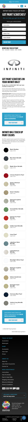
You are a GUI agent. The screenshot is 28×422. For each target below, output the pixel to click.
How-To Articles (6, 375)
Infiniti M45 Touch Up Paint (10, 48)
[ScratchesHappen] (4, 6)
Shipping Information (8, 380)
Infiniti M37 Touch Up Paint (9, 329)
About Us (4, 361)
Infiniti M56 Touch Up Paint (19, 332)
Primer (4, 354)
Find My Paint (7, 42)
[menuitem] (17, 6)
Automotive (5, 341)
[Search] (17, 6)
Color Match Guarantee (8, 364)
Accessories (5, 349)
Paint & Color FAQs (7, 377)
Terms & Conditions (7, 385)
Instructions (5, 372)
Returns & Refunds (7, 382)
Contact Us (5, 366)
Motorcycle (5, 343)
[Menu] (21, 6)
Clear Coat (5, 352)
